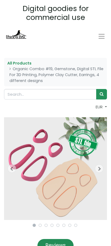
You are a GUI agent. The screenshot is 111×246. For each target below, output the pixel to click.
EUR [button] (100, 107)
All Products (19, 63)
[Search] (101, 94)
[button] (11, 168)
